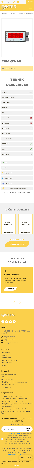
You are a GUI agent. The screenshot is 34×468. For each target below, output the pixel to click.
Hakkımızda (6, 352)
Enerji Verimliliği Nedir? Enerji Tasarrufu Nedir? (17, 404)
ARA (31, 2)
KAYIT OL (28, 429)
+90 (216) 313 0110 (9, 337)
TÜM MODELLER (17, 244)
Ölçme (4, 377)
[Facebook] (2, 321)
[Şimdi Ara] (14, 2)
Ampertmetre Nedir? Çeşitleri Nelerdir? (15, 399)
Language (6, 2)
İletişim (4, 365)
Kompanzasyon (7, 379)
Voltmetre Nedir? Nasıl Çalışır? (12, 396)
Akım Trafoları (6, 387)
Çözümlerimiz (6, 358)
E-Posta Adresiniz (17, 424)
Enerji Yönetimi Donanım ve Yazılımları (14, 382)
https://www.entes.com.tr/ (17, 454)
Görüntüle (10, 288)
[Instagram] (6, 321)
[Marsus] (17, 465)
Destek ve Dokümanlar (10, 360)
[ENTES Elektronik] (8, 7)
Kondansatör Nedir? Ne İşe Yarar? (13, 401)
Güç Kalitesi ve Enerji (9, 374)
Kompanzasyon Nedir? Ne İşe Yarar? (14, 409)
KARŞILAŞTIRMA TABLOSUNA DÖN (18, 192)
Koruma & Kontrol (8, 384)
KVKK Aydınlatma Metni (12, 434)
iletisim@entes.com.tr (10, 343)
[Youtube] (10, 321)
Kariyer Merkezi (7, 363)
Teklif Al (24, 457)
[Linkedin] (14, 321)
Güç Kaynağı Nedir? (8, 406)
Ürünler (4, 355)
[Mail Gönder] (18, 2)
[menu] (31, 8)
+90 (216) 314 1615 (9, 340)
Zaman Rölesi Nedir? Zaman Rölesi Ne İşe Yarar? (15, 412)
